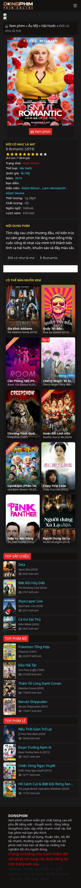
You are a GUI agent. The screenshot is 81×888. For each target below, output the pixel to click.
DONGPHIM (18, 815)
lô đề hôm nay (58, 874)
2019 (18, 178)
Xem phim (42, 131)
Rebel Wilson (31, 188)
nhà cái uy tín (33, 874)
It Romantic (49, 257)
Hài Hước (26, 168)
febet (44, 879)
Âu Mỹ (25, 173)
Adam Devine (15, 193)
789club (16, 879)
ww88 (28, 869)
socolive (14, 869)
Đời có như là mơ (20, 144)
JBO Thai (31, 879)
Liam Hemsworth (54, 188)
